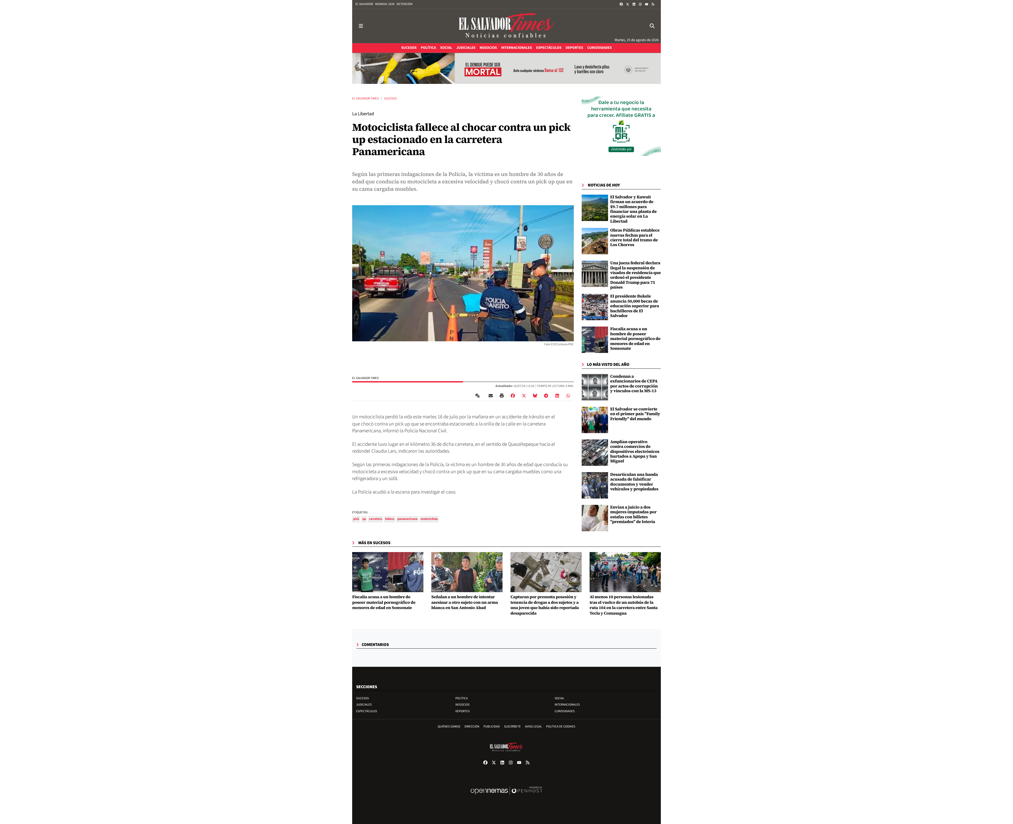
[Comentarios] (478, 396)
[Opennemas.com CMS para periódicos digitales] (506, 796)
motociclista (429, 519)
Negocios (462, 704)
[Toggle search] (652, 26)
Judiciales (364, 704)
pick (356, 519)
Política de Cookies (560, 726)
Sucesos (390, 98)
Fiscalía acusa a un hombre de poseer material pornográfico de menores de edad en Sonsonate (635, 338)
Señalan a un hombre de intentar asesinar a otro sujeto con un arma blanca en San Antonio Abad (464, 602)
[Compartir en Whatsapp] (568, 396)
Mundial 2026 (384, 4)
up (364, 519)
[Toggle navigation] (361, 26)
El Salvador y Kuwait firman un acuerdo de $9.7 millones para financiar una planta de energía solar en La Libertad (633, 209)
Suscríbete (512, 726)
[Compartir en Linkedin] (557, 396)
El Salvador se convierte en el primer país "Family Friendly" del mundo (635, 414)
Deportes (462, 711)
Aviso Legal (533, 726)
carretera (375, 519)
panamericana (408, 519)
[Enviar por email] (490, 396)
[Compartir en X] (523, 396)
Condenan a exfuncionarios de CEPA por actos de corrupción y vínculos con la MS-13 (634, 383)
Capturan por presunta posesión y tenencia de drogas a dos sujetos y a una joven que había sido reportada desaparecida (544, 605)
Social (559, 698)
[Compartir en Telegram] (546, 396)
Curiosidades (565, 711)
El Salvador (364, 4)
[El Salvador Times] (506, 26)
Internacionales (567, 704)
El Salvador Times (365, 98)
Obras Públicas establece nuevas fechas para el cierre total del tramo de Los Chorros (635, 237)
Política (461, 698)
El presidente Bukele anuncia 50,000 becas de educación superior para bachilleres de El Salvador (634, 306)
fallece (389, 519)
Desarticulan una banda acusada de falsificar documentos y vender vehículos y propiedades (634, 482)
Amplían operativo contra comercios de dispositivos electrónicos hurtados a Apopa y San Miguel (635, 451)
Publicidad (492, 726)
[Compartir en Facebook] (512, 396)
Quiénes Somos (449, 726)
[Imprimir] (501, 396)
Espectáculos (366, 711)
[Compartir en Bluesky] (535, 396)
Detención (404, 4)
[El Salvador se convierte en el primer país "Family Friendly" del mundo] (595, 420)
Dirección (472, 726)
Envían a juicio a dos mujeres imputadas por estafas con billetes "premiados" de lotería (633, 514)
